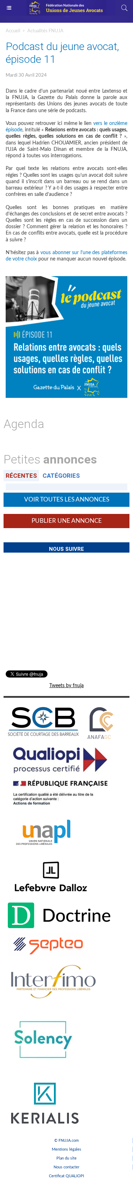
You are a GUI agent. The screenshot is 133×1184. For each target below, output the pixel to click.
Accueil (13, 31)
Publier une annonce (67, 521)
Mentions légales (66, 1149)
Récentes (21, 475)
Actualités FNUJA (45, 31)
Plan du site (66, 1158)
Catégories (61, 475)
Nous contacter (66, 1167)
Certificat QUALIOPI (66, 1176)
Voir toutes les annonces (66, 500)
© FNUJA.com (66, 1140)
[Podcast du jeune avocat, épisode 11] (66, 278)
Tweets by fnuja (66, 685)
